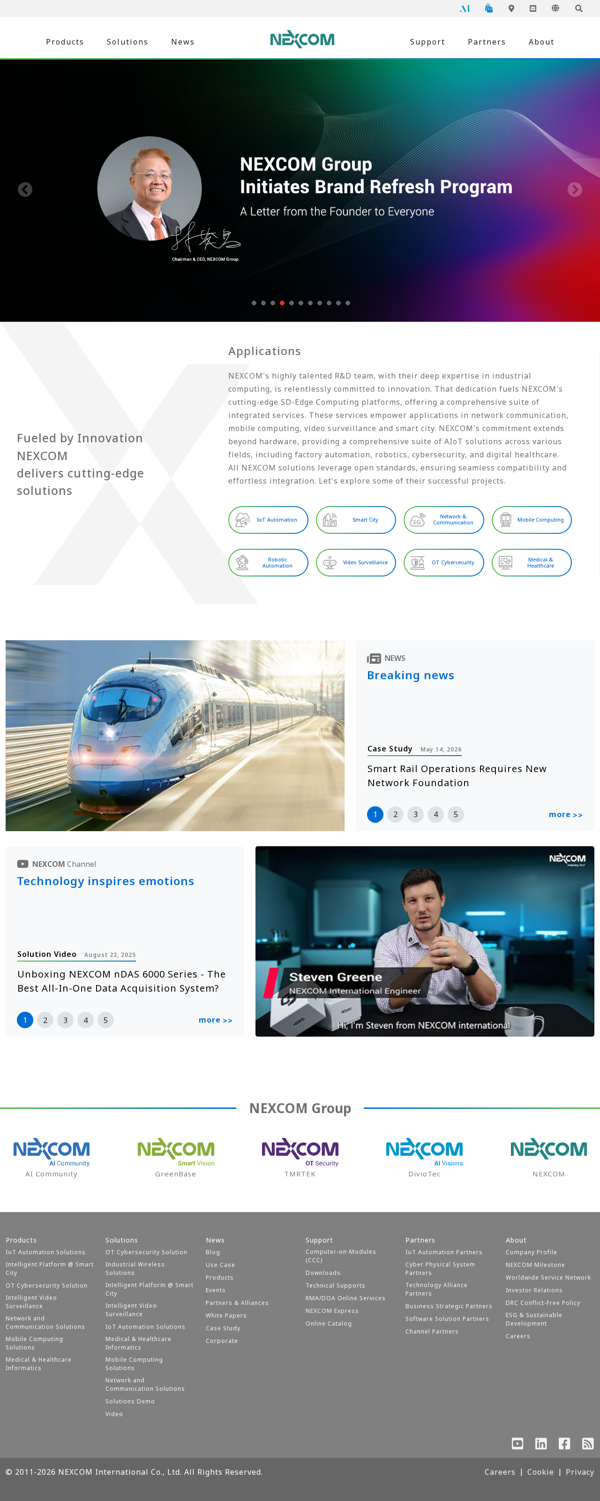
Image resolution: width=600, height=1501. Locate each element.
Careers (518, 1336)
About (542, 42)
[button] (253, 303)
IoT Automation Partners (444, 1252)
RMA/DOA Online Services (346, 1298)
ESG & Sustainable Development (534, 1319)
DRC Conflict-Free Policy (543, 1303)
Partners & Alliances (237, 1303)
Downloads (323, 1273)
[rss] (588, 1445)
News (183, 42)
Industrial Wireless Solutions (135, 1268)
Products (65, 42)
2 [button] (395, 814)
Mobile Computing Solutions (34, 1343)
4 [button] (436, 814)
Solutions (128, 42)
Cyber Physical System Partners (440, 1268)
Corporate (222, 1341)
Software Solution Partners (447, 1319)
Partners (487, 42)
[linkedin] (541, 1445)
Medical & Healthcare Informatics (39, 1364)
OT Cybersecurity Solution (47, 1285)
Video (114, 1414)
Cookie (540, 1472)
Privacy (580, 1472)
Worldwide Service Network (548, 1277)
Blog (213, 1252)
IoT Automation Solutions (46, 1252)
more (566, 814)
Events (216, 1290)
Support (427, 42)
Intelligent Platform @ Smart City (50, 1268)
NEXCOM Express (332, 1311)
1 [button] (375, 814)
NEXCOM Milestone (535, 1265)
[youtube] (518, 1445)
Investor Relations (534, 1290)
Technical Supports (336, 1285)
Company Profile (531, 1252)
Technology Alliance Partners (436, 1289)
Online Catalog (329, 1323)
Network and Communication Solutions (45, 1322)
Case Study (223, 1328)
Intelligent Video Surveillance (31, 1302)
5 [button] (456, 814)
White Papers (226, 1315)
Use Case (220, 1265)
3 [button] (415, 814)
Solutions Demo (130, 1401)
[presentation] (25, 190)
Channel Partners (432, 1331)
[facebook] (565, 1445)
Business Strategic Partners (449, 1306)
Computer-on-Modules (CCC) (341, 1256)
